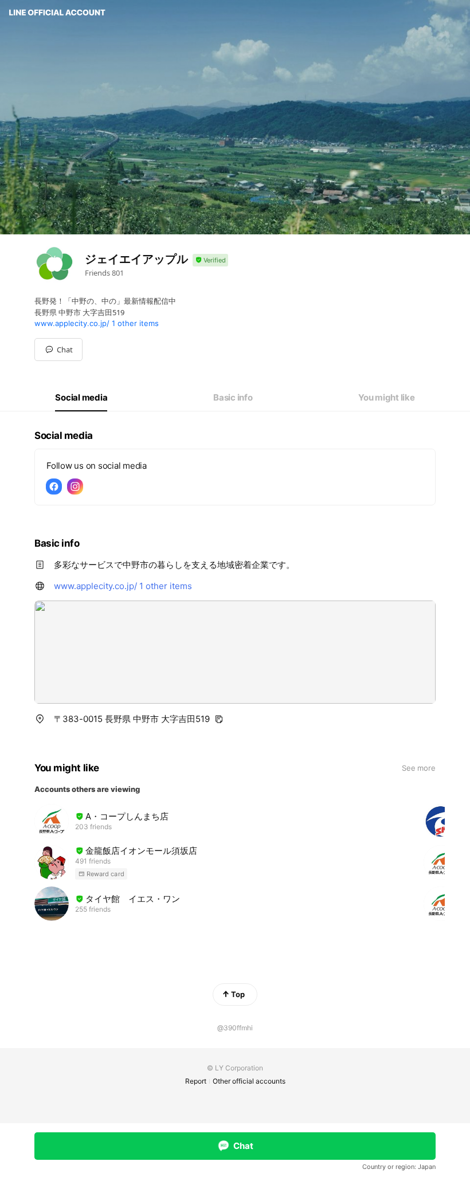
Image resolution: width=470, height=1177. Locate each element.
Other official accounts (249, 1081)
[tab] (81, 397)
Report (195, 1081)
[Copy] (219, 719)
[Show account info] (210, 260)
